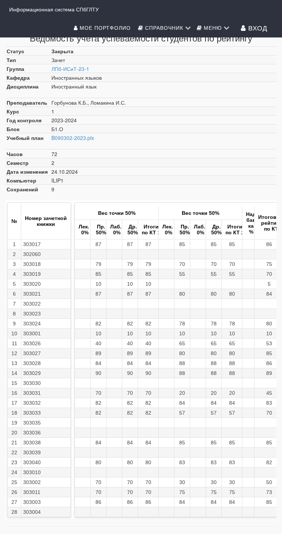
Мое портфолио (105, 27)
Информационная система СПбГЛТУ (54, 9)
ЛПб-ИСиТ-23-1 (70, 68)
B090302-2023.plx (72, 137)
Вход (256, 27)
